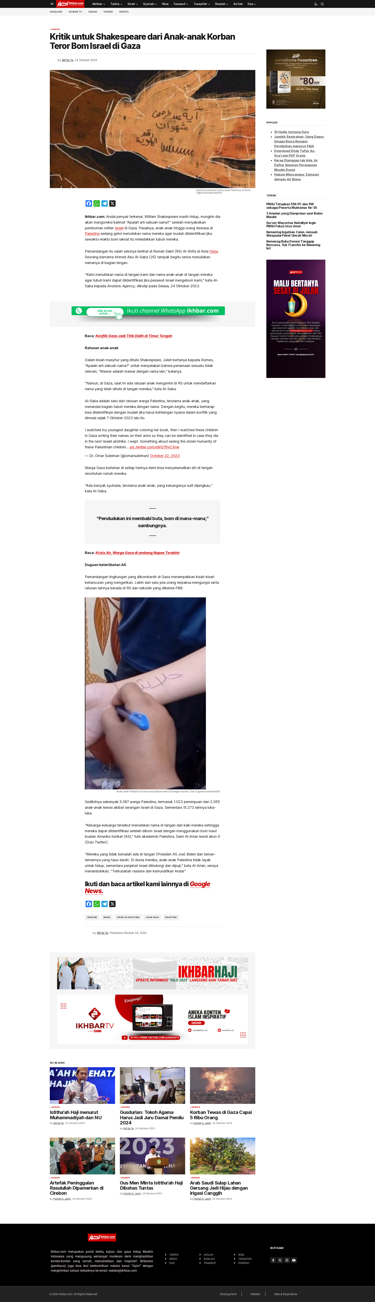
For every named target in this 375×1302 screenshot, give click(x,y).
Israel (119, 228)
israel (107, 917)
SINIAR (92, 11)
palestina (171, 917)
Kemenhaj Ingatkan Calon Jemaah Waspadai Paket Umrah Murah (292, 233)
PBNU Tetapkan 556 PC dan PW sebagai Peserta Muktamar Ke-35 (291, 205)
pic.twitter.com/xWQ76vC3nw (154, 447)
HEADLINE (56, 11)
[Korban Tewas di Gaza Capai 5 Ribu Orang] (222, 1085)
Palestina (92, 233)
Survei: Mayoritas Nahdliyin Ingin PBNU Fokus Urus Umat (291, 224)
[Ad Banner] (152, 314)
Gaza (213, 251)
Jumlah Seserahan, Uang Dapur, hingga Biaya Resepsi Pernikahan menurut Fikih (299, 141)
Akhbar (55, 29)
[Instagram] (287, 1260)
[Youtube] (294, 1260)
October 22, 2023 (165, 456)
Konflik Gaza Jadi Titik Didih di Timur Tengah (133, 336)
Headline (92, 917)
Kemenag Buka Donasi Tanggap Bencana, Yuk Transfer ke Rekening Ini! (293, 245)
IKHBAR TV (75, 11)
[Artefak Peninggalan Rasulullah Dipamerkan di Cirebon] (82, 1156)
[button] (52, 4)
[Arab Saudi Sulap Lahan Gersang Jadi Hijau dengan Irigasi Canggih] (222, 1156)
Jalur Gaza (152, 917)
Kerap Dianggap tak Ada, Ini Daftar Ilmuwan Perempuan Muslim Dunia (296, 165)
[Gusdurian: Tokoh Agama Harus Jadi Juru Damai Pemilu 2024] (152, 1085)
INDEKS (124, 11)
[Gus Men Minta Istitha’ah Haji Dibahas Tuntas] (152, 1156)
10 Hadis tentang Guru (291, 132)
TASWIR (108, 11)
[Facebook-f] (273, 1260)
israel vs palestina (128, 917)
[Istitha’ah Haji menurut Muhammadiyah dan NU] (82, 1085)
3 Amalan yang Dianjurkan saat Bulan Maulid (294, 215)
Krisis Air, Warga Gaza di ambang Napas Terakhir (137, 553)
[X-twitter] (280, 1260)
